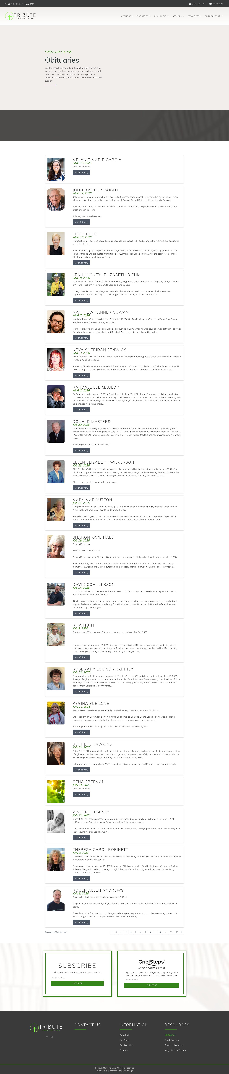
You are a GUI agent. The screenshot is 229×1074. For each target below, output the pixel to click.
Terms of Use (115, 1070)
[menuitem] (127, 16)
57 (177, 932)
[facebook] (47, 1037)
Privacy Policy (102, 1070)
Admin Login (127, 1070)
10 (160, 932)
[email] (51, 1037)
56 (171, 932)
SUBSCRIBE (77, 983)
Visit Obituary (81, 172)
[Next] (182, 932)
